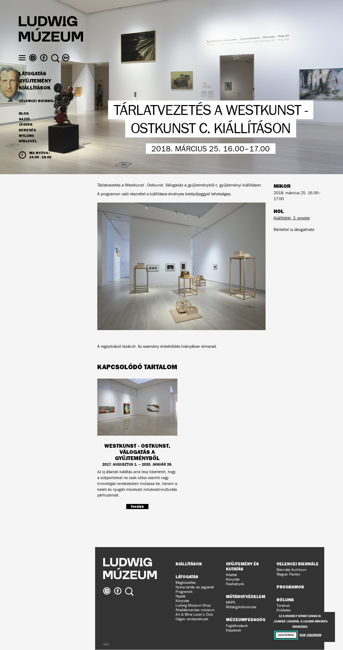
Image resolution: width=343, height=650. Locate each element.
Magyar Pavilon (288, 574)
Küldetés (284, 610)
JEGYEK (25, 124)
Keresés (27, 130)
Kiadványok (235, 584)
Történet (283, 605)
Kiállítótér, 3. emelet (292, 218)
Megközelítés (186, 582)
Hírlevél (28, 141)
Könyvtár (182, 601)
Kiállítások (35, 88)
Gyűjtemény (35, 81)
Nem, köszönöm (310, 635)
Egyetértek (286, 635)
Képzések (233, 630)
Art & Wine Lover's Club (194, 614)
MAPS (230, 602)
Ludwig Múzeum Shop (193, 605)
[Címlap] (51, 29)
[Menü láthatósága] (22, 57)
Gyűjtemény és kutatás (242, 566)
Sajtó (24, 119)
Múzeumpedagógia (247, 619)
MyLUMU (26, 136)
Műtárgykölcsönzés (241, 607)
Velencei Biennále (38, 101)
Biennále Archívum (291, 569)
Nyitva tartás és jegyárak (195, 587)
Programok (184, 591)
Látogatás (32, 73)
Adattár (231, 575)
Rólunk (285, 599)
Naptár (181, 596)
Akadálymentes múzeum (195, 610)
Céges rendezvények (192, 619)
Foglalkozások (237, 625)
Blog (24, 113)
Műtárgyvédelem (245, 596)
